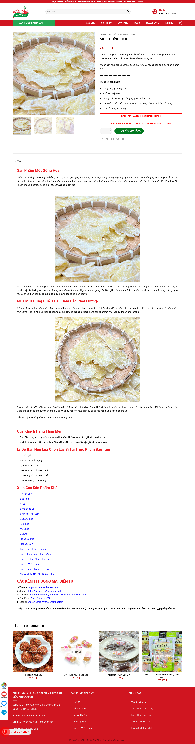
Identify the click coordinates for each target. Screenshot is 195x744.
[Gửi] (127, 11)
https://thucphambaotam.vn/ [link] (43, 587)
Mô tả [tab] (18, 161)
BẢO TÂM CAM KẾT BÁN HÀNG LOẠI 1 (141, 116)
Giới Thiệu (106, 23)
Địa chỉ (4, 688)
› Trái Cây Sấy (79, 721)
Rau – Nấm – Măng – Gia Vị (34, 569)
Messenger (4, 707)
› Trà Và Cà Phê (79, 715)
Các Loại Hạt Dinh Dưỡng (33, 549)
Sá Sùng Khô (26, 519)
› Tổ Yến (76, 702)
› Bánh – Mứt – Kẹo (82, 728)
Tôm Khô (24, 524)
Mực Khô (24, 529)
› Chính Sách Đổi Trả (140, 721)
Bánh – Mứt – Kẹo (29, 564)
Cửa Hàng (123, 23)
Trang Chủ (89, 23)
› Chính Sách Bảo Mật (141, 728)
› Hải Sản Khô (79, 708)
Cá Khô (23, 534)
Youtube (4, 697)
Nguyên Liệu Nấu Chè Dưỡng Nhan (37, 574)
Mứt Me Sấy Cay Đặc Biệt (119, 675)
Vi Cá (23, 503)
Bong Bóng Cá (27, 508)
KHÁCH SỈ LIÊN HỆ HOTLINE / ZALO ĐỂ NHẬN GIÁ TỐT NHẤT (141, 123)
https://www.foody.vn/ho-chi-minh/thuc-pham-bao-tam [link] (58, 594)
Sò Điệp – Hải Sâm (29, 513)
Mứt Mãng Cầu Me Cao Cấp (76, 675)
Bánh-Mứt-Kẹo (120, 34)
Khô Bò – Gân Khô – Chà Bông (35, 559)
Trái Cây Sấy (26, 544)
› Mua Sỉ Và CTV (138, 702)
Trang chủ (105, 34)
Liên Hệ (169, 23)
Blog (137, 23)
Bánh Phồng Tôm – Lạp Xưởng (35, 554)
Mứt (133, 34)
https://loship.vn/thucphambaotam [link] (45, 602)
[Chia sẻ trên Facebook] (102, 139)
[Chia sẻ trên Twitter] (107, 139)
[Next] (90, 73)
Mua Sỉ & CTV (152, 23)
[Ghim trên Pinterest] (117, 139)
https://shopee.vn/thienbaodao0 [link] (44, 591)
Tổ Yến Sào (26, 493)
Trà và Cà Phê (27, 539)
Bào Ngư (24, 498)
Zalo (4, 716)
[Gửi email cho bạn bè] (112, 139)
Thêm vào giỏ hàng (129, 131)
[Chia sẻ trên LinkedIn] (122, 139)
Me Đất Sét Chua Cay (32, 675)
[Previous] (17, 73)
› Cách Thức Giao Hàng (141, 715)
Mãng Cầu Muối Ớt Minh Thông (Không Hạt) (162, 676)
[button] (180, 23)
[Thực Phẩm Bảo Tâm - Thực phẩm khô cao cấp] (27, 11)
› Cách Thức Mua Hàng (141, 708)
